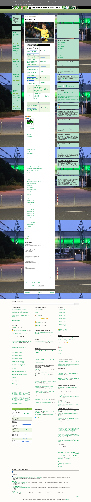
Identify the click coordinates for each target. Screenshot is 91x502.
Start (14, 9)
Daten (59, 332)
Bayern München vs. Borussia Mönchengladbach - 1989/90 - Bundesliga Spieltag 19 (32, 108)
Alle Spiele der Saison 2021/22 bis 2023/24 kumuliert (21, 346)
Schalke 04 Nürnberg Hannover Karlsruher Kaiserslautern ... (22, 318)
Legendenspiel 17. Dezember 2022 (18, 362)
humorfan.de (26, 429)
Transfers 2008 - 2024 (31, 140)
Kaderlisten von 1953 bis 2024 (32, 138)
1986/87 (24, 396)
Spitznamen (29, 157)
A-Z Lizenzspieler (16, 108)
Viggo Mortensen (51, 354)
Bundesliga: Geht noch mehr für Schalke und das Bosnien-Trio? (68, 419)
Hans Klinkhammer (67, 431)
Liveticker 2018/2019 (62, 315)
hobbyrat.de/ (26, 413)
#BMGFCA (67, 452)
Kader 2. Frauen (16, 95)
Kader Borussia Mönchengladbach (16, 35)
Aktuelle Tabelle (30, 141)
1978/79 (13, 394)
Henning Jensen (61, 431)
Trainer (28, 176)
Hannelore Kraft (64, 364)
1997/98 (27, 398)
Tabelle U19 (15, 66)
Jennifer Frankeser (70, 364)
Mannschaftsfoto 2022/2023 (17, 353)
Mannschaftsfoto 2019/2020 (17, 358)
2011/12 (24, 402)
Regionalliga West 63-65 (31, 189)
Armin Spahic (61, 93)
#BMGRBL (64, 455)
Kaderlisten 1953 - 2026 (62, 330)
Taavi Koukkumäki (72, 99)
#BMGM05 (76, 453)
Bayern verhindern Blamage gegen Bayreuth (66, 380)
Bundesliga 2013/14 (30, 215)
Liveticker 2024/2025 (62, 324)
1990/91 (20, 397)
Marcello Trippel (63, 98)
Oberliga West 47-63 (30, 187)
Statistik (14, 32)
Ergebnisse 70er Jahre (15, 378)
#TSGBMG (47, 414)
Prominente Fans (30, 151)
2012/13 (27, 402)
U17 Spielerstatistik (16, 74)
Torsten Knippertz (68, 363)
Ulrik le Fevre (64, 434)
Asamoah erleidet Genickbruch (40, 400)
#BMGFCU (60, 453)
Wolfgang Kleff (37, 362)
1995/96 (20, 398)
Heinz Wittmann (73, 440)
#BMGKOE (66, 453)
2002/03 (28, 399)
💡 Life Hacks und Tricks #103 (17, 333)
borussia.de (43, 66)
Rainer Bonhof (67, 428)
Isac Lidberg (61, 48)
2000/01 (21, 399)
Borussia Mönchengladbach (32, 233)
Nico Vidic (60, 99)
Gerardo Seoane (62, 361)
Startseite (40, 292)
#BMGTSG (73, 457)
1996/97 (24, 398)
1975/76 (20, 393)
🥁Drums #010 (14, 327)
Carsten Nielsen (76, 435)
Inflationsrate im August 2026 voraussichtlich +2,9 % (21, 487)
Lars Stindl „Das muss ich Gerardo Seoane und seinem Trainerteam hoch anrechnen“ (38, 88)
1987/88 (28, 396)
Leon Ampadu (70, 96)
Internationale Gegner (16, 320)
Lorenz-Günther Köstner (62, 433)
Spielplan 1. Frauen (15, 91)
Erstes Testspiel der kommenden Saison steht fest (33, 66)
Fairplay (59, 353)
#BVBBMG (45, 411)
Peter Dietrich (64, 429)
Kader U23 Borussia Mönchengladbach (16, 55)
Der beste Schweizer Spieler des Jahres (34, 166)
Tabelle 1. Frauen (16, 88)
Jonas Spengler (76, 361)
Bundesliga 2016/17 (30, 209)
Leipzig (36, 312)
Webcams (13, 383)
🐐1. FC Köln (37, 315)
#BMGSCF (74, 455)
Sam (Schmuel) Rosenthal (62, 436)
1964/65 (17, 391)
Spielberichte (60, 86)
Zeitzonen (60, 350)
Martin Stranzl (39, 359)
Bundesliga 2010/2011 (31, 220)
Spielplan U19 (16, 68)
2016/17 (20, 403)
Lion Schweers (75, 96)
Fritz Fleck (67, 93)
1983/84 (13, 396)
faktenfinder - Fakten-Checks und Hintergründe (22, 476)
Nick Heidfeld (37, 354)
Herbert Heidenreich (73, 430)
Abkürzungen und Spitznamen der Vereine (19, 371)
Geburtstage (29, 144)
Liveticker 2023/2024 (62, 322)
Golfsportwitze (32, 132)
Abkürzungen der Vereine (31, 183)
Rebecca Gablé (41, 354)
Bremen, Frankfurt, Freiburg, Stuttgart (18, 311)
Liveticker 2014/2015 (62, 309)
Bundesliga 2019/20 (30, 204)
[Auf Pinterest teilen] (43, 285)
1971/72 (24, 392)
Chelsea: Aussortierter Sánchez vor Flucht (42, 369)
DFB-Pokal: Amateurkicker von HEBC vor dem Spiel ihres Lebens (68, 397)
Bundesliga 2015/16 (30, 211)
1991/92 (24, 397)
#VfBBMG (51, 414)
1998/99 (13, 399)
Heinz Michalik (75, 434)
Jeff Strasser (48, 360)
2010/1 (20, 402)
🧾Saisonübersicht (69, 86)
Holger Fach (41, 362)
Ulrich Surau (64, 439)
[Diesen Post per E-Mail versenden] (38, 285)
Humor (28, 145)
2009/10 (16, 402)
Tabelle (14, 41)
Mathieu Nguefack (73, 97)
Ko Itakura (60, 52)
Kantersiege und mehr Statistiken (18, 361)
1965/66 (20, 391)
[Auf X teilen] (41, 285)
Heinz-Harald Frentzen (42, 351)
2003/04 (13, 400)
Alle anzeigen (77, 496)
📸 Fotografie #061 (15, 332)
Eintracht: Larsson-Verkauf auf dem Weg (42, 374)
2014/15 (13, 403)
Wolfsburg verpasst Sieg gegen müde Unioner (66, 375)
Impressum (60, 466)
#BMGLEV (71, 453)
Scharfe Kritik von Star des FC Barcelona (42, 399)
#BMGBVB (60, 452)
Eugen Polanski (61, 363)
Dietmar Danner (74, 428)
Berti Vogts (68, 439)
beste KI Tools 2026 (28, 9)
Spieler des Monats (67, 9)
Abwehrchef (29, 174)
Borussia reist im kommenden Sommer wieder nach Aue (32, 61)
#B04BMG (37, 411)
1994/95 (16, 398)
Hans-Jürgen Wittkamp (66, 440)
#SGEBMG (41, 414)
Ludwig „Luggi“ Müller (62, 435)
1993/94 (13, 398)
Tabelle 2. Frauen (16, 100)
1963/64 (13, 391)
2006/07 (24, 400)
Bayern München (38, 309)
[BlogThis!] (39, 285)
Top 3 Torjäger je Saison (31, 163)
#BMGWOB (66, 458)
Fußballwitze (31, 128)
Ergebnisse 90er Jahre (15, 381)
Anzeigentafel (14, 384)
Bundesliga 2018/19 (30, 206)
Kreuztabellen (29, 185)
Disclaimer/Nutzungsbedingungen (64, 463)
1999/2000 (17, 399)
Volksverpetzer (16, 491)
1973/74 (13, 393)
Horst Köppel (74, 431)
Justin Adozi (65, 96)
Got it (77, 3)
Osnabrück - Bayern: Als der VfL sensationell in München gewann (68, 405)
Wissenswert (14, 377)
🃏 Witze (60, 346)
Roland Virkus (70, 361)
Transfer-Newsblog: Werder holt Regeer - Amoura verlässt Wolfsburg (68, 395)
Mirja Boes (54, 352)
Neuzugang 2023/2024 (31, 149)
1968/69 (13, 392)
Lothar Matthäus (48, 359)
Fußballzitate (31, 130)
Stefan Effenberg (53, 360)
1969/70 (16, 392)
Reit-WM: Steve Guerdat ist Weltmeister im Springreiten (68, 413)
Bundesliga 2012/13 (30, 217)
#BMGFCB (74, 452)
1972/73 (27, 392)
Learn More (71, 3)
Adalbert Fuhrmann (71, 429)
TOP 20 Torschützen (30, 160)
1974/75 (16, 393)
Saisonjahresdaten (30, 153)
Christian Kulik (70, 433)
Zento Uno (60, 57)
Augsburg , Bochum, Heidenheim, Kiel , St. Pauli (20, 314)
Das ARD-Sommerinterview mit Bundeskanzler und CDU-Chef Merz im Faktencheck (27, 477)
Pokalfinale (65, 339)
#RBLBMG (36, 414)
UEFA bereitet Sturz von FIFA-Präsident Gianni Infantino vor (68, 421)
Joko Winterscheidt (42, 352)
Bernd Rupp (70, 436)
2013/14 (30, 402)
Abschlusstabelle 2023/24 (16, 349)
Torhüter (28, 172)
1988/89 (13, 397)
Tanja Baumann (68, 365)
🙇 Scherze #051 (38, 322)
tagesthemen (15, 473)
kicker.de (43, 57)
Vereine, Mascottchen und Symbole (50, 9)
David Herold (61, 44)
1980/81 (20, 394)
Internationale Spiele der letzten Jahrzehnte (19, 374)
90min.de (43, 82)
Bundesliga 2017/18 (30, 207)
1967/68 (27, 391)
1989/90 (16, 397)
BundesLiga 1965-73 (31, 191)
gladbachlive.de (44, 50)
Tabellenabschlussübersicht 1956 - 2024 (19, 347)
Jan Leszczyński (61, 50)
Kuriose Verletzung (30, 147)
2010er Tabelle (29, 177)
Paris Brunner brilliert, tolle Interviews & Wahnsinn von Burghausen (45, 387)
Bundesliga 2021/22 (30, 200)
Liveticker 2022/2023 (62, 321)
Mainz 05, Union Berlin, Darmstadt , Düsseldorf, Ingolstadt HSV (20, 316)
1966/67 (24, 391)
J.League (19, 9)
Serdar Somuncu (46, 354)
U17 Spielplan (16, 76)
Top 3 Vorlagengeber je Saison (32, 164)
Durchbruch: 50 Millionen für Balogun (42, 372)
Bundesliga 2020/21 (30, 202)
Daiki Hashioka (61, 42)
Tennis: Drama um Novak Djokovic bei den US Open (67, 410)
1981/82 (24, 394)
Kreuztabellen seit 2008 (16, 373)
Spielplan (15, 38)
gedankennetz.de (26, 424)
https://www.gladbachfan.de (50, 277)
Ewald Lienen (69, 434)
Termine (59, 354)
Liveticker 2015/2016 (62, 311)
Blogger (67, 499)
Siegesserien (14, 359)
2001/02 (24, 399)
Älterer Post (51, 292)
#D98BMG (52, 411)
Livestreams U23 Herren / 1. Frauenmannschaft (33, 12)
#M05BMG (53, 413)
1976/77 (24, 393)
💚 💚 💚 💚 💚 (16, 43)
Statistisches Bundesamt (17, 486)
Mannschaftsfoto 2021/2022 (17, 355)
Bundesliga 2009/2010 (31, 222)
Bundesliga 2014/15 (30, 213)
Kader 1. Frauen (16, 82)
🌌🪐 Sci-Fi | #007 (15, 329)
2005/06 (20, 400)
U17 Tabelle (15, 78)
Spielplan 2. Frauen (15, 103)
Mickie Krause (50, 352)
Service (59, 351)
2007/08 (27, 400)
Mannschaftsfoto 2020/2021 (17, 356)
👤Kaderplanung (37, 9)
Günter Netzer (69, 435)
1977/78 (27, 393)
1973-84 (28, 193)
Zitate (28, 158)
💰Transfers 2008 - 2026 (62, 329)
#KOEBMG (47, 413)
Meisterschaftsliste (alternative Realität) (34, 181)
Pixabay (28, 236)
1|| (21, 402)
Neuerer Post (27, 292)
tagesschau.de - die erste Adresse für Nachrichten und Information (25, 472)
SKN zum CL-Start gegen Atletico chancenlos (43, 404)
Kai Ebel (46, 352)
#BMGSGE (60, 457)
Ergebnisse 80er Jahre (15, 380)
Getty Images (29, 234)
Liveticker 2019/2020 (62, 317)
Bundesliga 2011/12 (30, 219)
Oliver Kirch (75, 364)
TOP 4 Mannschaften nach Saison (33, 170)
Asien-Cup (47, 12)
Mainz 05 (36, 314)
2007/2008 (29, 226)
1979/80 (16, 394)
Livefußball (29, 134)
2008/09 (13, 402)
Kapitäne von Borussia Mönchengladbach (34, 168)
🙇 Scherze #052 (38, 321)
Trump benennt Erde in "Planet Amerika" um (20, 482)
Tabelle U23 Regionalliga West (16, 51)
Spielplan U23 (16, 48)
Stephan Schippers (63, 365)
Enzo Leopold (61, 46)
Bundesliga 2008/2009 (31, 224)
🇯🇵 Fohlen (60, 347)
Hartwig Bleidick (61, 428)
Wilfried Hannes (66, 430)
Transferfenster (29, 136)
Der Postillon (15, 481)
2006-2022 (29, 194)
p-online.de (43, 61)
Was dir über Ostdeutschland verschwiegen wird (21, 492)
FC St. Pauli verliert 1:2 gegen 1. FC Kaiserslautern (67, 399)
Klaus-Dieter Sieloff (65, 437)
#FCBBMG (38, 413)
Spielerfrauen (29, 155)
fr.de (42, 71)
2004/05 (16, 400)
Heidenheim (37, 311)
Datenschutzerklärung (62, 464)
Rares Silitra (65, 99)
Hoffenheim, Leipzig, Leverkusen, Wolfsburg (20, 312)
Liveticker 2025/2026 (62, 325)
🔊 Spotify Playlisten (17, 12)
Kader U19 (15, 64)
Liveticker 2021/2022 (62, 319)
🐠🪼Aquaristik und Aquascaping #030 (19, 330)
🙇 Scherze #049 (38, 325)
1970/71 (20, 392)
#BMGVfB (60, 458)
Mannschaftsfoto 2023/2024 (17, 352)
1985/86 (20, 396)
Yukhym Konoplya (62, 55)
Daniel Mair (74, 363)
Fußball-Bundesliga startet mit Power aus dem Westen (67, 387)
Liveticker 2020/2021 (62, 318)
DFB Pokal (14, 322)
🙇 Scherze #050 (38, 324)
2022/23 (28, 198)
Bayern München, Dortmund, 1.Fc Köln (19, 309)
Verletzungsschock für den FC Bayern (41, 397)
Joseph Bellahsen (71, 94)
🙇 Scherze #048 (38, 326)
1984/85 (16, 396)
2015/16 (16, 403)
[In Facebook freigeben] (42, 285)
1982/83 (27, 394)
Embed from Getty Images (29, 21)
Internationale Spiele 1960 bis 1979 (18, 376)
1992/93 (27, 397)
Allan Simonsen (72, 437)
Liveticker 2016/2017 (62, 312)
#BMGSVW (67, 457)
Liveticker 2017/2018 (62, 314)
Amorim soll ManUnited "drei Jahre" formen (43, 402)
